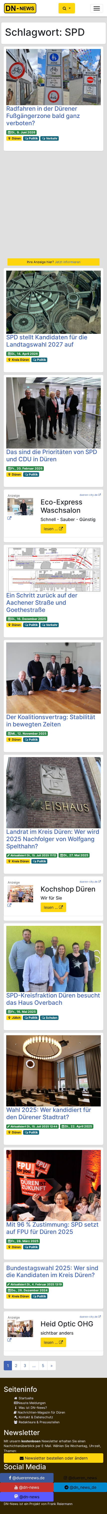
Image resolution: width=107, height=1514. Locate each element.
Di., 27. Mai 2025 (75, 855)
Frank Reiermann (60, 1504)
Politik (33, 138)
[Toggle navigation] (96, 8)
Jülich (15, 1017)
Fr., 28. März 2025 (25, 1241)
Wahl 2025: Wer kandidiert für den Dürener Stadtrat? (48, 1113)
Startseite (25, 1398)
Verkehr (51, 138)
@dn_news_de (82, 1487)
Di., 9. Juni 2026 (23, 132)
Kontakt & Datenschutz (35, 1417)
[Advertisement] (53, 204)
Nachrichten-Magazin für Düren (41, 1412)
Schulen (51, 1017)
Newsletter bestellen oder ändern (56, 1458)
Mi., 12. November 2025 (29, 733)
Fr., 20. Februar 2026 (27, 468)
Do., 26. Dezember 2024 (29, 1290)
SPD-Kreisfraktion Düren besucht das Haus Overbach (53, 999)
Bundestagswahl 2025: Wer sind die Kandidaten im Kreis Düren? (52, 1271)
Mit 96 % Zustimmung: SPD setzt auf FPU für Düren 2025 (52, 1228)
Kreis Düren (20, 360)
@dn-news (28, 1487)
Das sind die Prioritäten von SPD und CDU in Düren (51, 455)
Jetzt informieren (67, 262)
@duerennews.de (28, 1477)
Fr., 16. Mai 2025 (23, 1011)
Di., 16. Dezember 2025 (28, 619)
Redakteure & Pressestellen (38, 1422)
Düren (16, 138)
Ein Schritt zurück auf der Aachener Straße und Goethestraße (41, 602)
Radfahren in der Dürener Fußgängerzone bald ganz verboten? (43, 116)
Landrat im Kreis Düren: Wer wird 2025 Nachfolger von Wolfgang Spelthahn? (52, 839)
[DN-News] (21, 8)
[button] (66, 8)
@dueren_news (82, 1477)
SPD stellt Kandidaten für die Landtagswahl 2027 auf (46, 341)
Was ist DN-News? (32, 1408)
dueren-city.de (89, 494)
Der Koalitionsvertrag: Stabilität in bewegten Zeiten (50, 720)
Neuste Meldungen (32, 1403)
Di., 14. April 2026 (24, 354)
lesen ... (51, 528)
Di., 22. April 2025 (78, 1126)
